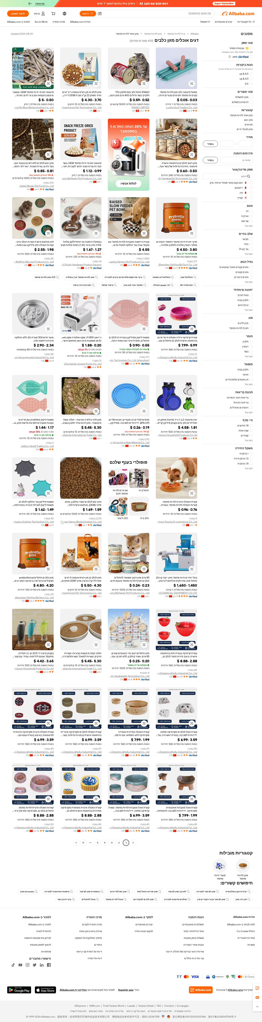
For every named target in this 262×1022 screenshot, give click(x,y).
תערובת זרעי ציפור (82, 285)
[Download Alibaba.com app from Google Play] (19, 989)
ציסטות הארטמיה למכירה (56, 891)
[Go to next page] (76, 842)
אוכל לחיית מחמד (114, 899)
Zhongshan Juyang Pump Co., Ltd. (82, 363)
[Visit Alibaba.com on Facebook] (49, 965)
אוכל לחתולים (88, 899)
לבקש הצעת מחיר (143, 931)
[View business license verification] (163, 1016)
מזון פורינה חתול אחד (147, 891)
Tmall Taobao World (113, 1005)
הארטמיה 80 (186, 285)
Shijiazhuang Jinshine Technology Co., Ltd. (33, 521)
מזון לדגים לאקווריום (143, 899)
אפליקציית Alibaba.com (73, 989)
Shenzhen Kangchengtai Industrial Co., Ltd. (33, 357)
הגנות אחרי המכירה (193, 944)
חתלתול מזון (187, 277)
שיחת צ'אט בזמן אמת (90, 931)
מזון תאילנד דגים (118, 891)
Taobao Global (145, 1005)
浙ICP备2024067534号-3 (222, 1016)
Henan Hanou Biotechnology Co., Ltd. (80, 521)
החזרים (98, 944)
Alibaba (195, 33)
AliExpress (80, 1005)
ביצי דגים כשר (64, 899)
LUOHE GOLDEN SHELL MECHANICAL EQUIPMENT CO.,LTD (176, 592)
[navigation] (228, 438)
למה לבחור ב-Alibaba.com (241, 924)
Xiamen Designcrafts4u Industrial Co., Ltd (176, 357)
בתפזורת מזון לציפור (90, 891)
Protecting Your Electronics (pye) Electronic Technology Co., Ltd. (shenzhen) (128, 360)
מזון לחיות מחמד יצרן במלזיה (80, 277)
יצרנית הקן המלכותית (236, 891)
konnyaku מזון (27, 891)
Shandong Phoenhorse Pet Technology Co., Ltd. (81, 107)
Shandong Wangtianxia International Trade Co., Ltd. (81, 435)
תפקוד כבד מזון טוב (133, 285)
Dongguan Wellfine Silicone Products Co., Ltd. (33, 261)
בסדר (210, 143)
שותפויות (46, 951)
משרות (251, 944)
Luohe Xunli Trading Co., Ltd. (181, 107)
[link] (257, 988)
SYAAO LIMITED (140, 107)
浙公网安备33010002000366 (189, 1016)
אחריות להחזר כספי (193, 931)
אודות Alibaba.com (244, 916)
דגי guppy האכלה (161, 285)
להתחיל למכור (43, 931)
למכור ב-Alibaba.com (39, 924)
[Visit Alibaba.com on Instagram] (27, 965)
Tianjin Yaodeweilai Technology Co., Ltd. (176, 178)
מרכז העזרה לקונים (92, 924)
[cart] (53, 14)
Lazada (131, 1005)
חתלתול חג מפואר (161, 277)
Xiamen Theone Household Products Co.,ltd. (176, 435)
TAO (158, 1005)
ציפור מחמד (107, 285)
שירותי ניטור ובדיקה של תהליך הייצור (185, 951)
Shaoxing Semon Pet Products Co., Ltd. (128, 261)
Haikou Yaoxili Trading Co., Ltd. (37, 446)
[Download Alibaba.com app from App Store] (45, 989)
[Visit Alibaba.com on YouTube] (20, 965)
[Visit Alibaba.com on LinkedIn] (42, 965)
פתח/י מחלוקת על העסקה (88, 938)
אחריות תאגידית (246, 938)
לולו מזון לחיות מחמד (45, 277)
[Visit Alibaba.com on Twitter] (34, 965)
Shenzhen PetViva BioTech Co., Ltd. (177, 264)
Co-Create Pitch (246, 931)
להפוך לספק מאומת (40, 944)
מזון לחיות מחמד (153, 33)
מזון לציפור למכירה (205, 891)
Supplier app (125, 989)
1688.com (94, 1005)
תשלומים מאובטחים (193, 924)
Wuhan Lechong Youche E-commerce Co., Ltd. (176, 521)
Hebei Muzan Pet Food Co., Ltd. (36, 185)
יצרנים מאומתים (144, 924)
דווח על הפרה (95, 958)
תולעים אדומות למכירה (175, 899)
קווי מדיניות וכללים (194, 958)
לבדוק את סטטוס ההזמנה (37, 938)
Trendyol (169, 1005)
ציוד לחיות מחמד (176, 33)
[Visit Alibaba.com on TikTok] (13, 965)
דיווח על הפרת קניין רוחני (89, 951)
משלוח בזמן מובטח (194, 938)
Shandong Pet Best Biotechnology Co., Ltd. (33, 107)
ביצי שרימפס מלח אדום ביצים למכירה (123, 277)
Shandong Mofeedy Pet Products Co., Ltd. (81, 178)
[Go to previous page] (133, 842)
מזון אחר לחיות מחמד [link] (127, 33)
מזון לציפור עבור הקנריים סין (211, 899)
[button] (99, 13)
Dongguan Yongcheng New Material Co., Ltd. (128, 442)
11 (83, 842)
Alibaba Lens (235, 989)
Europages (183, 1005)
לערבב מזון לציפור (177, 891)
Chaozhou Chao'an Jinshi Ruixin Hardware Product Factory (81, 264)
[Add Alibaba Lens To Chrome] (201, 989)
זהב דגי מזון (241, 899)
